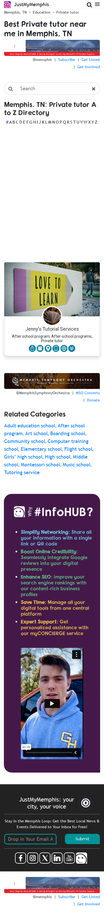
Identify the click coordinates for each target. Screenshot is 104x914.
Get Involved (88, 66)
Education (41, 12)
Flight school (78, 449)
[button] (71, 348)
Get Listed (91, 59)
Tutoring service (22, 472)
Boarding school (67, 433)
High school (57, 457)
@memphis (42, 59)
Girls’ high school (23, 457)
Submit (82, 839)
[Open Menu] (97, 3)
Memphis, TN (15, 12)
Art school (36, 433)
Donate (93, 400)
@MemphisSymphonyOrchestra (43, 392)
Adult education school (29, 425)
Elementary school (41, 449)
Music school (76, 464)
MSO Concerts (88, 392)
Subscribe (66, 59)
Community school (24, 441)
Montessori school (40, 464)
